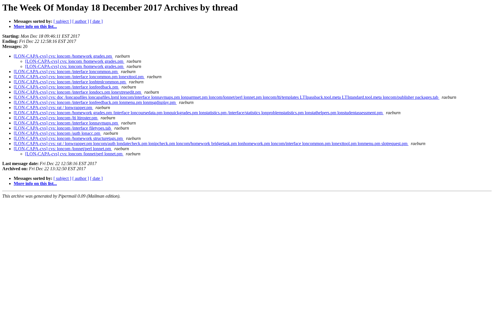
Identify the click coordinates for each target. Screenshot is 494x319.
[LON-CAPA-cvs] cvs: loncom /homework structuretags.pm (69, 138)
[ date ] (96, 21)
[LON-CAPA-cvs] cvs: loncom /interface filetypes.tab (63, 128)
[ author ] (80, 21)
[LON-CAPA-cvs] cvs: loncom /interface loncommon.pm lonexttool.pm (79, 76)
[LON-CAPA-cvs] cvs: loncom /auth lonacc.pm (57, 133)
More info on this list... (35, 26)
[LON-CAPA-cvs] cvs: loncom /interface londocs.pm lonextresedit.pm (78, 92)
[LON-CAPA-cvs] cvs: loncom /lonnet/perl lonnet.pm (63, 148)
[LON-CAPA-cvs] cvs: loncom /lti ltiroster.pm (56, 117)
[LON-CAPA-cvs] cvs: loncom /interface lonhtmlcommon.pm (70, 81)
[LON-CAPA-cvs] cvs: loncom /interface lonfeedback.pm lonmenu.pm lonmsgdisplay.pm (95, 102)
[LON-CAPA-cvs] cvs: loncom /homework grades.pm (63, 56)
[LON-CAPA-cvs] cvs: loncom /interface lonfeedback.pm (66, 87)
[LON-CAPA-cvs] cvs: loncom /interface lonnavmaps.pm (66, 123)
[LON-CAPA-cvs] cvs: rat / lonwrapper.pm (53, 107)
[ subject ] (62, 21)
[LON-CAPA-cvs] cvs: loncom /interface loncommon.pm (66, 71)
